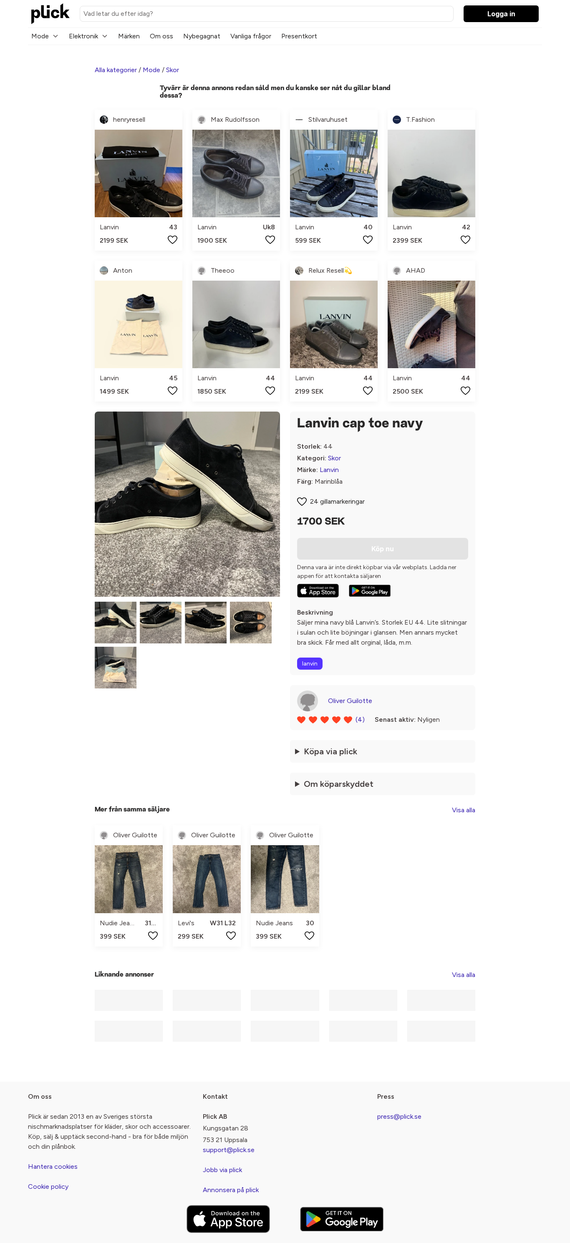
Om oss (161, 36)
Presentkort (299, 36)
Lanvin (329, 470)
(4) (360, 719)
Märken (129, 36)
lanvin (310, 663)
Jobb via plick (222, 1170)
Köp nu (382, 549)
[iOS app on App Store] (318, 591)
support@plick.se (229, 1150)
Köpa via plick (330, 751)
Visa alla (463, 810)
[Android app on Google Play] (370, 591)
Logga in (501, 14)
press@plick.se (399, 1116)
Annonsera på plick (231, 1190)
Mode (40, 36)
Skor (172, 70)
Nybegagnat (201, 36)
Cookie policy (48, 1186)
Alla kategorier (116, 70)
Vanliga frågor (250, 36)
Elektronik (83, 36)
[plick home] (50, 13)
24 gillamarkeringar (337, 501)
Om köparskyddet (338, 784)
